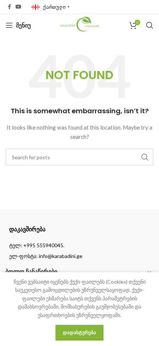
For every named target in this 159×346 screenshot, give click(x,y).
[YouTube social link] (18, 7)
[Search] (149, 25)
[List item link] (79, 245)
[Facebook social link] (9, 7)
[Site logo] (79, 25)
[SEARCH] (144, 157)
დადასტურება (79, 332)
